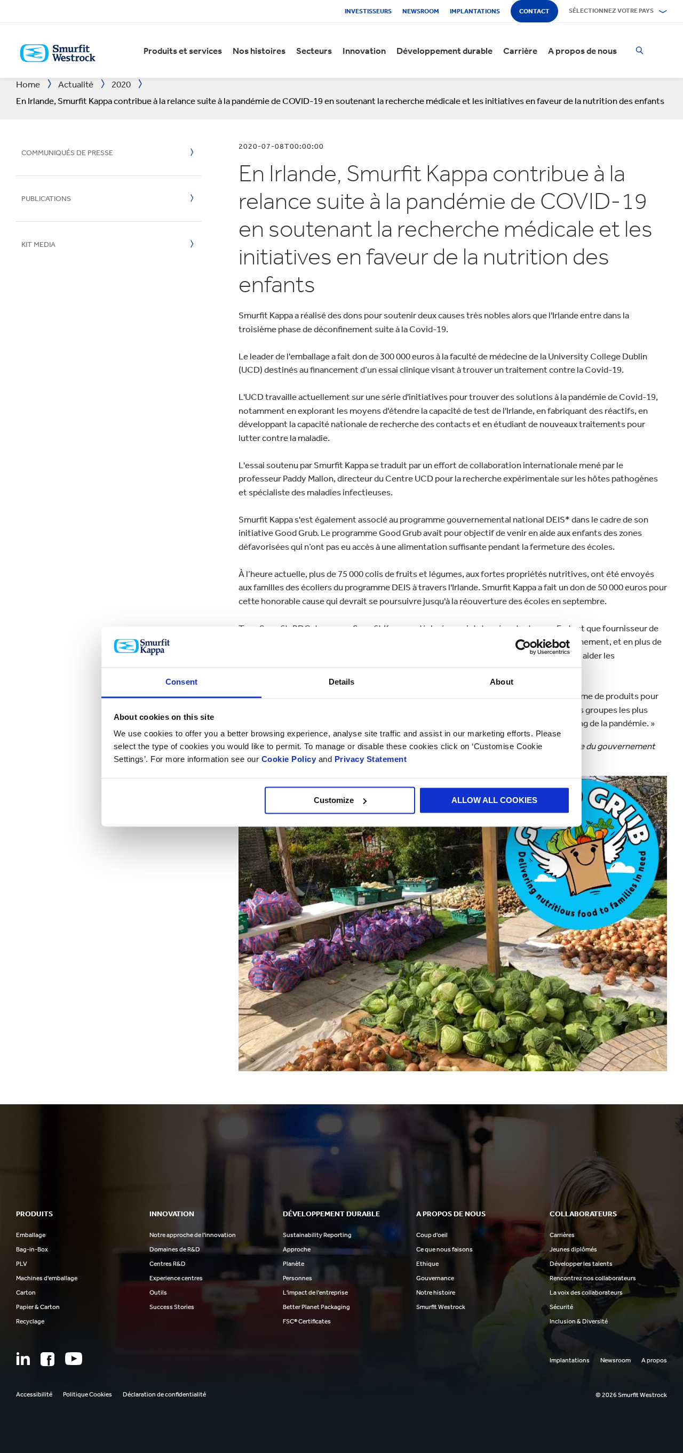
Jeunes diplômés (573, 1249)
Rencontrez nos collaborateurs (593, 1278)
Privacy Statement (369, 759)
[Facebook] (47, 1359)
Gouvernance (435, 1278)
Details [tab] (342, 682)
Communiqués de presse (67, 152)
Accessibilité (34, 1394)
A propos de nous (582, 50)
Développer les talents (581, 1263)
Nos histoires (259, 50)
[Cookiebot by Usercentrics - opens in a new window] (523, 647)
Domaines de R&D (174, 1249)
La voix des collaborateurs (586, 1292)
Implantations (475, 11)
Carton (26, 1292)
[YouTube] (73, 1358)
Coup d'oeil (432, 1235)
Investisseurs (368, 11)
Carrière (520, 50)
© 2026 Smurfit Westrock (631, 1395)
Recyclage (30, 1321)
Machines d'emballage (46, 1278)
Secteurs (314, 50)
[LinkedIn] (23, 1358)
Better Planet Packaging (316, 1307)
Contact (534, 11)
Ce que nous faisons (444, 1249)
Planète (293, 1263)
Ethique (427, 1263)
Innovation (364, 50)
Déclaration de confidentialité (164, 1394)
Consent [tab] (181, 682)
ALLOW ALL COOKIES (494, 800)
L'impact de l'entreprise (315, 1292)
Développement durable (444, 50)
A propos (654, 1360)
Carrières (562, 1235)
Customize (334, 800)
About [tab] (501, 682)
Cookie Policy (288, 759)
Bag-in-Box (32, 1249)
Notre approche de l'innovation (192, 1235)
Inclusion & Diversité (579, 1321)
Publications (46, 198)
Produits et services (183, 50)
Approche (297, 1249)
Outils (158, 1292)
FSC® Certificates (307, 1321)
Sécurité (561, 1307)
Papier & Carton (38, 1307)
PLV (21, 1263)
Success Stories (171, 1307)
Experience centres (176, 1278)
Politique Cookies (87, 1394)
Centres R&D (167, 1263)
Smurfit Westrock (440, 1307)
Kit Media (38, 244)
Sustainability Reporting (317, 1235)
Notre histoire (435, 1292)
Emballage (30, 1235)
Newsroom (420, 11)
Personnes (297, 1278)
